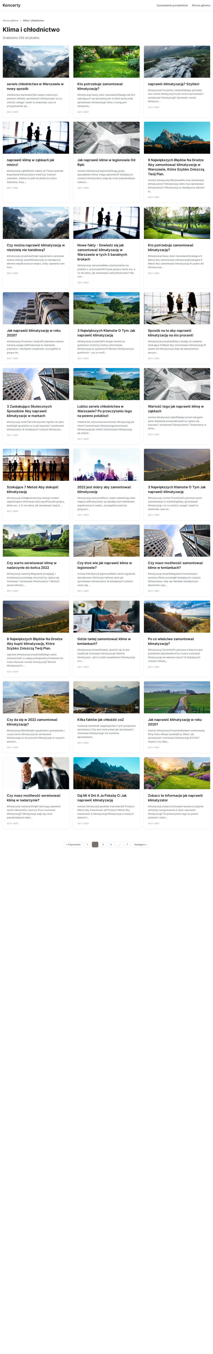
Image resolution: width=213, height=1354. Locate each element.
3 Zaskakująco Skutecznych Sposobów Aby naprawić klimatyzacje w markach (29, 411)
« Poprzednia (73, 844)
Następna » (140, 844)
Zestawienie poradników (172, 5)
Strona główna (201, 5)
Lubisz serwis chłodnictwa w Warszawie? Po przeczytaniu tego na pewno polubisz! (104, 411)
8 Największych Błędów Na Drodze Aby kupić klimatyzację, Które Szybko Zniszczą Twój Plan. (35, 643)
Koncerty (11, 5)
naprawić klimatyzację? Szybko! (173, 84)
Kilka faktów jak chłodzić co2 (100, 720)
